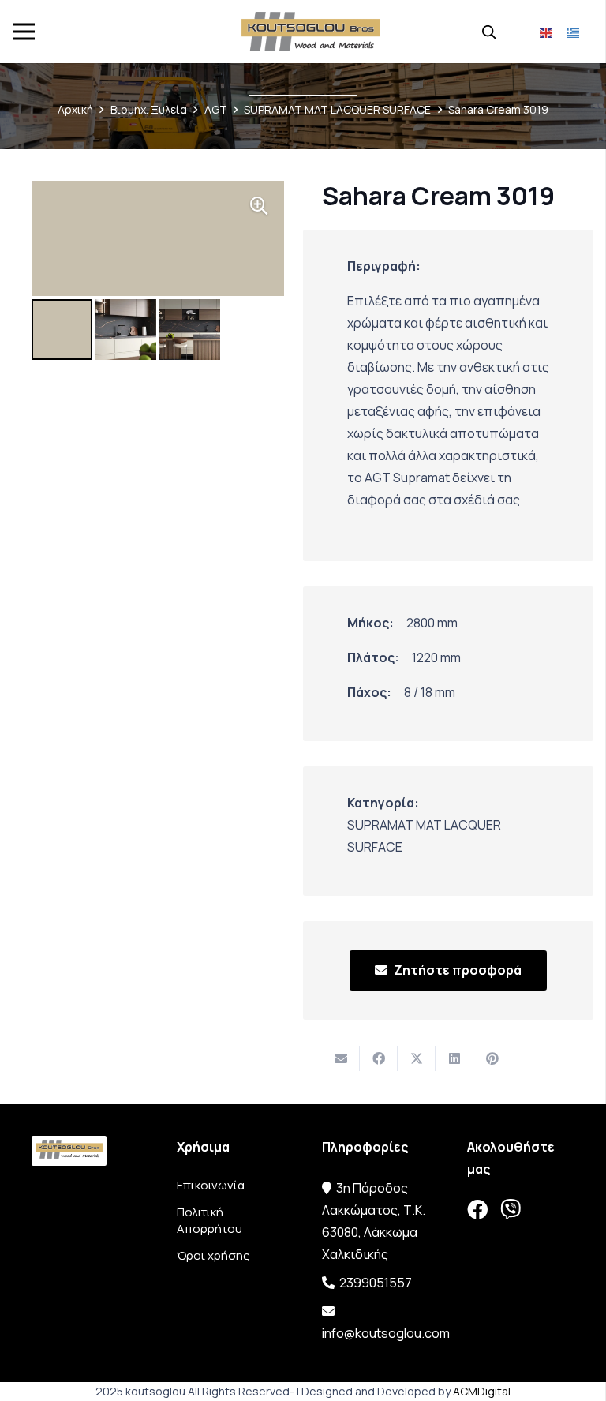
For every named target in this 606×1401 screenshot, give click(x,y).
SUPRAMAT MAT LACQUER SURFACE (337, 109)
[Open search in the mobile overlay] (489, 32)
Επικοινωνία (211, 1185)
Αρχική (75, 109)
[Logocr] (310, 31)
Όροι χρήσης (213, 1255)
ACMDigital (482, 1391)
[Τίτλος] (510, 1209)
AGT (215, 109)
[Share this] (379, 1058)
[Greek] (574, 31)
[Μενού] (23, 31)
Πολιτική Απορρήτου (209, 1220)
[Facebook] (477, 1209)
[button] (259, 206)
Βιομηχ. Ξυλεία (148, 109)
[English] (547, 31)
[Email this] (341, 1058)
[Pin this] (492, 1058)
